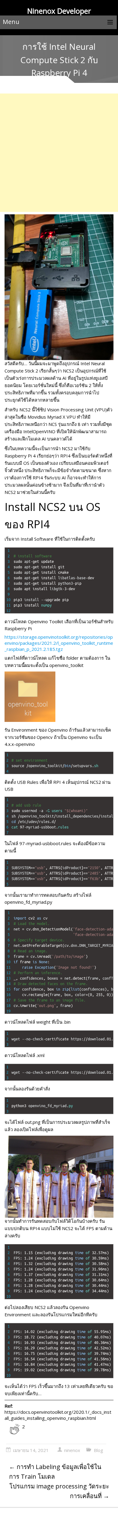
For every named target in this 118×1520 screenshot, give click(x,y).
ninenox (72, 1450)
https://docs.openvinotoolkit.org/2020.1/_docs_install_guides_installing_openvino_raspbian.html (58, 1415)
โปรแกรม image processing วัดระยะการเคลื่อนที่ (59, 1491)
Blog (98, 1450)
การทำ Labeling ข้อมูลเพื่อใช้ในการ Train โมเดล (55, 1472)
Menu (11, 22)
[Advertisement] (59, 153)
